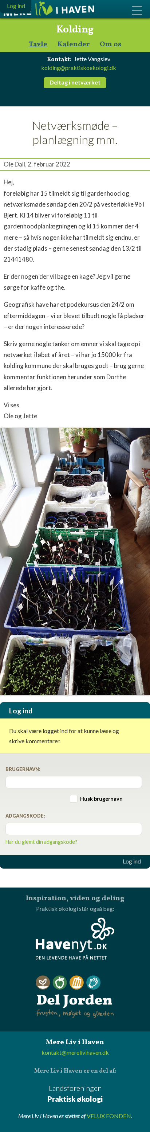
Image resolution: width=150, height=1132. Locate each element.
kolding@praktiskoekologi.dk (78, 67)
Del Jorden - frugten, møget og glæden (75, 997)
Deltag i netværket (75, 82)
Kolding (75, 30)
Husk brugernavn (101, 799)
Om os (111, 44)
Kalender (74, 44)
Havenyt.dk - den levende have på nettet (75, 938)
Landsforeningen (75, 1093)
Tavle (38, 44)
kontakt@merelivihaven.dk (75, 1052)
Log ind (132, 861)
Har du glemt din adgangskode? (41, 842)
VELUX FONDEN (109, 1115)
